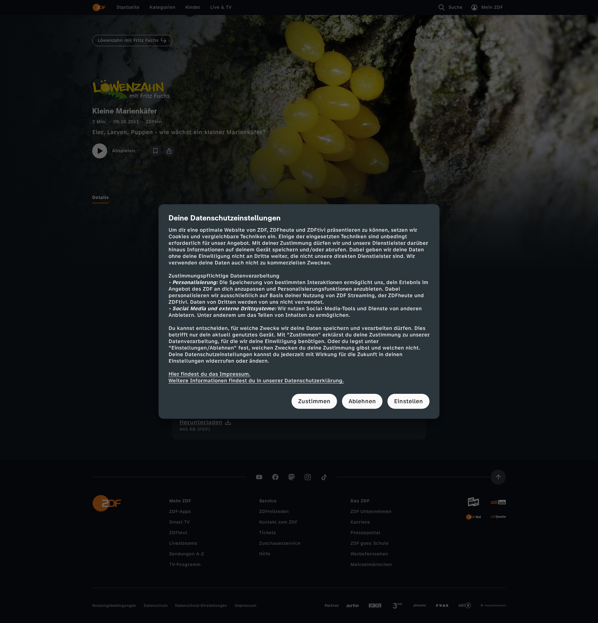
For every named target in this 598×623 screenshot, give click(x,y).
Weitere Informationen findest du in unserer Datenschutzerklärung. (256, 381)
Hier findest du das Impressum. (209, 374)
